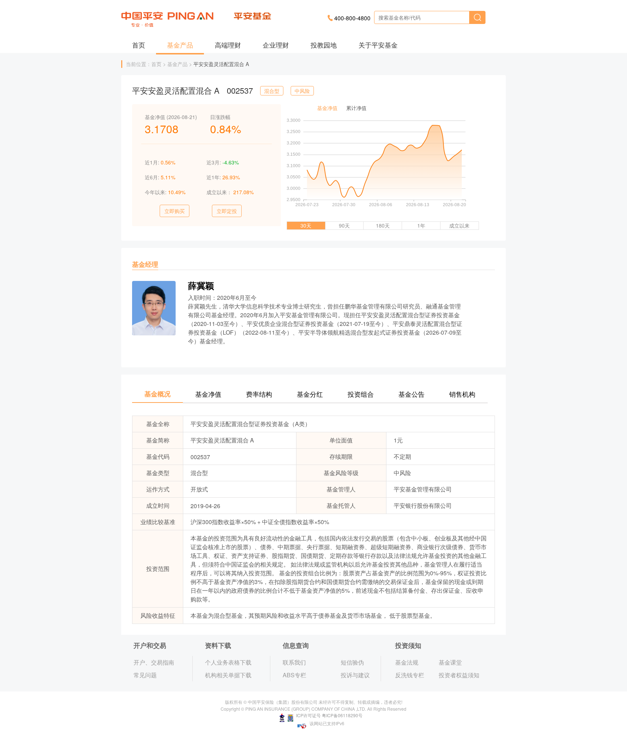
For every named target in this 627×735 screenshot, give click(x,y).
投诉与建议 (355, 675)
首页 (138, 44)
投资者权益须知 (459, 675)
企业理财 (276, 44)
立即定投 (227, 211)
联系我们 (294, 662)
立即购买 (174, 211)
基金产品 (180, 44)
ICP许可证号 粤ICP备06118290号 (328, 715)
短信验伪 (352, 662)
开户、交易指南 (154, 662)
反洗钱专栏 (409, 675)
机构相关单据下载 (228, 675)
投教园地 (324, 44)
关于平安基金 (378, 44)
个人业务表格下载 (228, 662)
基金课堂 (450, 662)
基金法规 (406, 662)
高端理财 (228, 44)
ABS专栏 (294, 675)
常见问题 (145, 675)
